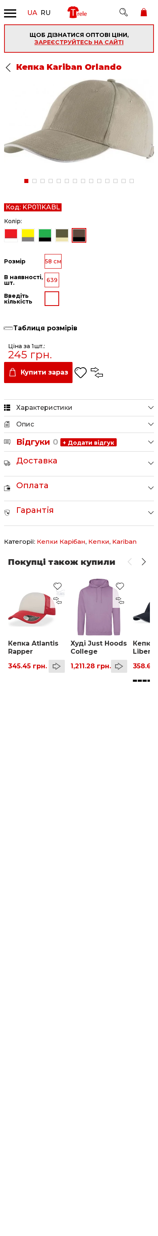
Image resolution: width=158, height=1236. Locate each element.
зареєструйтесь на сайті (79, 42)
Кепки (98, 541)
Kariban (124, 541)
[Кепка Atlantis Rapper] (36, 607)
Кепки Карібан (61, 541)
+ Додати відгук (88, 442)
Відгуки (37, 442)
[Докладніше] (57, 666)
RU (46, 12)
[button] (130, 562)
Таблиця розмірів (45, 328)
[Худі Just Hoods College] (98, 607)
